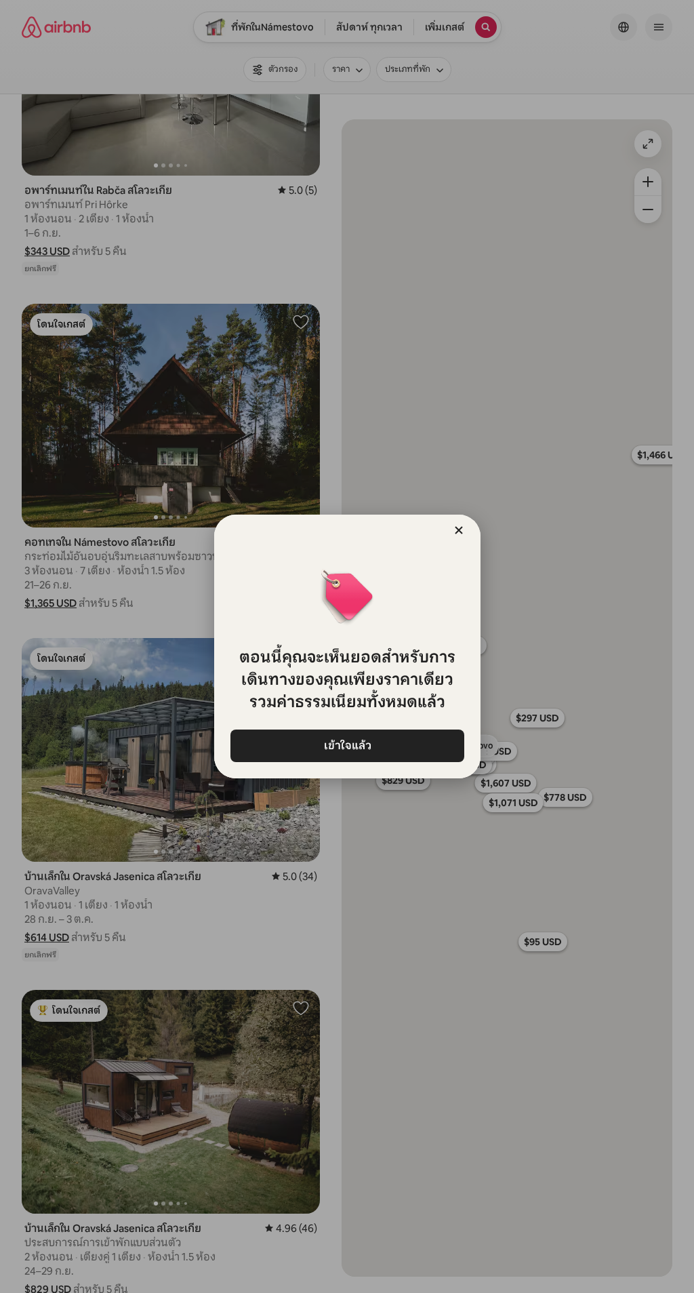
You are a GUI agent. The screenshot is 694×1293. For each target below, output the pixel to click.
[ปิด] (458, 530)
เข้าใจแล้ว (347, 745)
